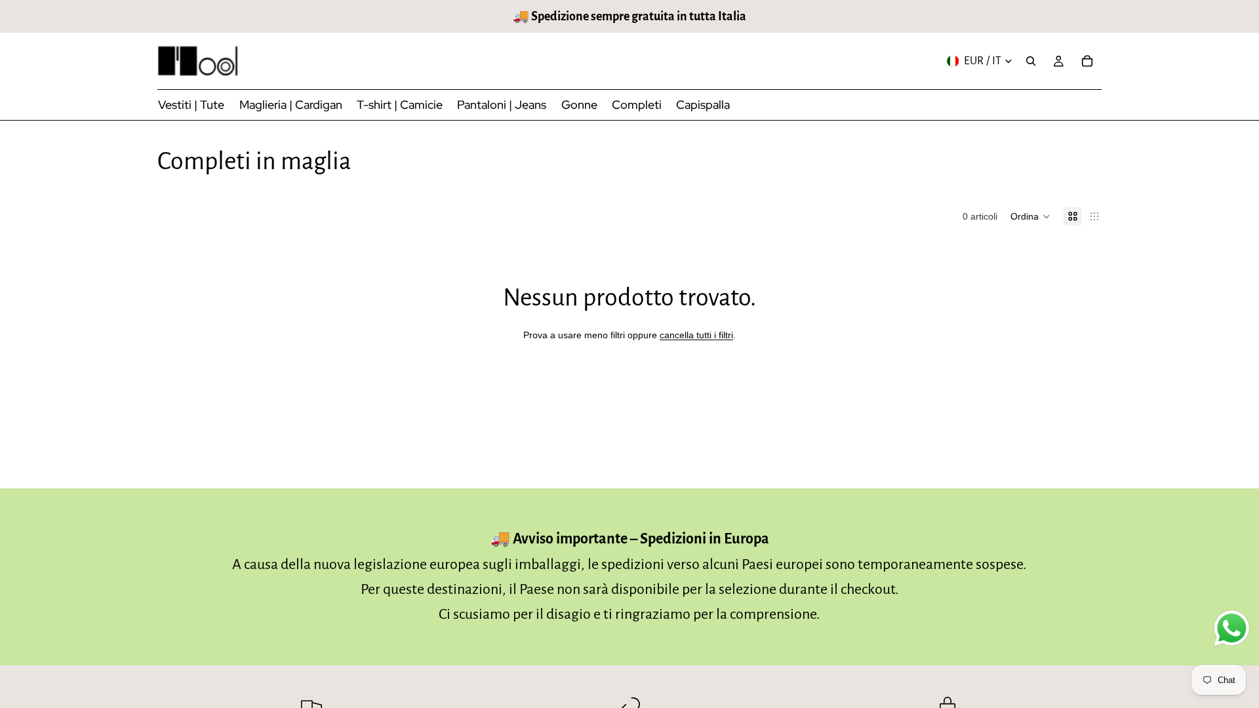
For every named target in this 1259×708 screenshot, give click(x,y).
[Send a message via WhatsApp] (1231, 628)
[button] (1030, 216)
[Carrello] (1087, 61)
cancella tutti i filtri (696, 335)
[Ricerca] (1030, 61)
